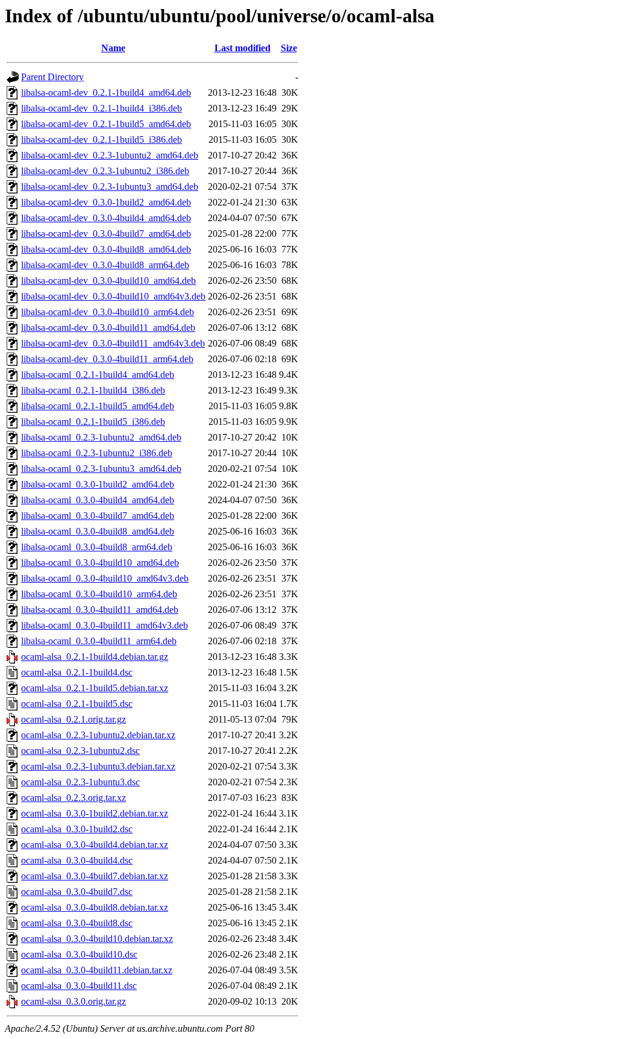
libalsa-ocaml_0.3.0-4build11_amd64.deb (99, 609)
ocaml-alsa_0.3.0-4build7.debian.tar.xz (94, 876)
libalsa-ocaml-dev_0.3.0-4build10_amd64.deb (108, 280)
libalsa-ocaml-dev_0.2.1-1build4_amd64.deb (106, 92)
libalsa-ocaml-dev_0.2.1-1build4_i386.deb (101, 108)
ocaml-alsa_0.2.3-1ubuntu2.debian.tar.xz (98, 735)
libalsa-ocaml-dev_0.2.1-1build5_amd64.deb (106, 124)
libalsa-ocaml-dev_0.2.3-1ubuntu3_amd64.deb (109, 186)
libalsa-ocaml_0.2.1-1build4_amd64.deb (97, 374)
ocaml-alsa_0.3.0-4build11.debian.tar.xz (96, 970)
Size (289, 48)
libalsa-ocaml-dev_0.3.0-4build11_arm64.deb (107, 359)
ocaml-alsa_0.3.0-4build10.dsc (79, 954)
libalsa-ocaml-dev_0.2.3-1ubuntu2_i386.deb (105, 171)
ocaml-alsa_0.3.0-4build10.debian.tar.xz (97, 939)
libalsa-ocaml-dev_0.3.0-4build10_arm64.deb (107, 312)
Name (113, 48)
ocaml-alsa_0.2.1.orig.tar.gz (73, 719)
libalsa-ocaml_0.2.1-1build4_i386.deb (93, 390)
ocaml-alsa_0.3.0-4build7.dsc (77, 892)
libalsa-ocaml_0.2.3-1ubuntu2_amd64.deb (101, 437)
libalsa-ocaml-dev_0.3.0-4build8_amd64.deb (106, 249)
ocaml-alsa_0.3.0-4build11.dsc (79, 986)
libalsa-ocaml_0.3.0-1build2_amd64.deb (97, 484)
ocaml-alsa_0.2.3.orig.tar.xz (73, 798)
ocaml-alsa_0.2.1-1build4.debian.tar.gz (94, 656)
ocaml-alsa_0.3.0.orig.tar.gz (73, 1001)
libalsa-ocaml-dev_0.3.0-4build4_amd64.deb (106, 218)
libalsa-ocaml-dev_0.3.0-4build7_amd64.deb (106, 233)
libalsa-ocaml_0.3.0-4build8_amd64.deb (97, 531)
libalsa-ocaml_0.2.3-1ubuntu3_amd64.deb (101, 468)
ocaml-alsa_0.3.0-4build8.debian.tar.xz (94, 907)
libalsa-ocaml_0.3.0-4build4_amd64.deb (97, 500)
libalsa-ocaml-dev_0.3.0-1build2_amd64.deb (106, 202)
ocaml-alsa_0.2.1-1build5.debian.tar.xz (94, 688)
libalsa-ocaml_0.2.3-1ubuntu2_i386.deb (96, 453)
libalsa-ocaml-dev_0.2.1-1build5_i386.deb (101, 139)
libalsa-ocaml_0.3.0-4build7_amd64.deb (97, 515)
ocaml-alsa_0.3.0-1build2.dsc (77, 829)
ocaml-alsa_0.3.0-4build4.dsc (77, 860)
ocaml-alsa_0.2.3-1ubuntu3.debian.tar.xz (98, 766)
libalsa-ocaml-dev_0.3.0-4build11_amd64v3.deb (113, 343)
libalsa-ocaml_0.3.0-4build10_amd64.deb (100, 562)
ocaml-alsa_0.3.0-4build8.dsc (77, 923)
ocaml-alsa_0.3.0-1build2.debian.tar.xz (94, 813)
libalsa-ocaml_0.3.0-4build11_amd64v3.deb (104, 625)
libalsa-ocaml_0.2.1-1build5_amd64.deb (97, 406)
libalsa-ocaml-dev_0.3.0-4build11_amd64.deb (108, 327)
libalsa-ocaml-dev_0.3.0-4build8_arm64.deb (105, 265)
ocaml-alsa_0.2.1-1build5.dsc (77, 703)
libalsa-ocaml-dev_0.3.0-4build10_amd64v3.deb (113, 296)
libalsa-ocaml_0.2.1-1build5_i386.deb (93, 421)
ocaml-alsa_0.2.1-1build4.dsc (77, 672)
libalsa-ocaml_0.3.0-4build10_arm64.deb (99, 594)
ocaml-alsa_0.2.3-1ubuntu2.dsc (80, 751)
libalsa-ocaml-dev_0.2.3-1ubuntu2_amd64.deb (109, 155)
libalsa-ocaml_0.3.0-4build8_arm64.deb (96, 547)
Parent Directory (52, 77)
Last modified (243, 48)
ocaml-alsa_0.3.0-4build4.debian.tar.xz (94, 845)
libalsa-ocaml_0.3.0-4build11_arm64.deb (99, 641)
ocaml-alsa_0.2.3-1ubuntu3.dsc (80, 782)
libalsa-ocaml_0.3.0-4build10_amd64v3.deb (105, 578)
